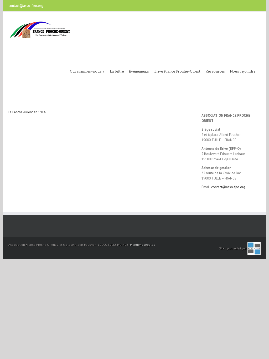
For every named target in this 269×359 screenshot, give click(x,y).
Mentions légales (142, 245)
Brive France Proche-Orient (177, 71)
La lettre (117, 71)
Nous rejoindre (242, 71)
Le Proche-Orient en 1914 (26, 112)
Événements (139, 71)
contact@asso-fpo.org (25, 5)
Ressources (215, 71)
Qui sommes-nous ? (87, 71)
